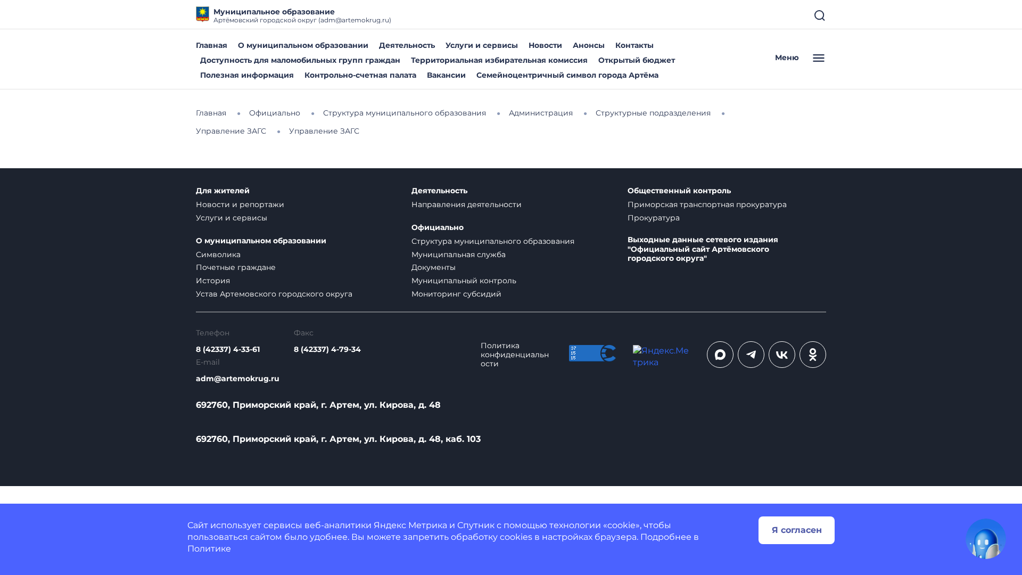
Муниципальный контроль (463, 280)
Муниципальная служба (458, 254)
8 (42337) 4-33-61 (228, 349)
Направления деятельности (466, 204)
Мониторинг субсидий (456, 294)
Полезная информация (247, 75)
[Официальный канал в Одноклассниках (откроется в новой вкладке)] (813, 354)
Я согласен (797, 530)
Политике (209, 549)
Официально (437, 227)
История (213, 280)
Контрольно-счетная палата (360, 75)
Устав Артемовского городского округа (274, 294)
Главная (211, 45)
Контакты (634, 45)
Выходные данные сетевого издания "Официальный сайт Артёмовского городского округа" (703, 249)
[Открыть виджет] (986, 539)
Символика (218, 254)
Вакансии (446, 75)
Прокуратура (654, 218)
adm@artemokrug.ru (237, 378)
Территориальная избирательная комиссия (499, 60)
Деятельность (407, 45)
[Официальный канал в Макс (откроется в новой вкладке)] (720, 354)
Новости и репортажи (240, 204)
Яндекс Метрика (410, 525)
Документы (433, 267)
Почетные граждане (236, 267)
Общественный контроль (679, 190)
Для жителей (223, 190)
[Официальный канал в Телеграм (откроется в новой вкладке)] (751, 354)
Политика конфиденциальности (515, 354)
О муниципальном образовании (303, 45)
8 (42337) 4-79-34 (327, 349)
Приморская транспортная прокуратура (707, 204)
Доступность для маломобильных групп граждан (300, 60)
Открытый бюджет (636, 60)
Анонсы (589, 45)
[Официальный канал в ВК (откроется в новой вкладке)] (782, 354)
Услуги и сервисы (482, 45)
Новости (545, 45)
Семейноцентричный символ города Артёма (567, 75)
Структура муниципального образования (492, 241)
